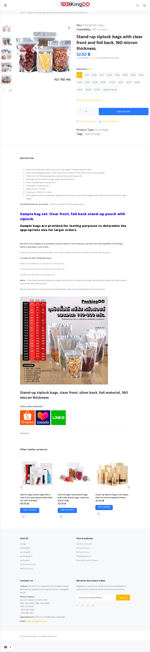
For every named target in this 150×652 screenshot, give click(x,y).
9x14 (87, 74)
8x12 (79, 74)
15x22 (141, 74)
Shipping (93, 57)
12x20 (109, 74)
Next (69, 53)
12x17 (102, 74)
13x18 (117, 74)
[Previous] (21, 487)
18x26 (95, 82)
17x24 (87, 82)
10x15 (94, 74)
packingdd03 (26, 556)
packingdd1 (25, 548)
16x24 (79, 82)
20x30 (112, 82)
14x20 (125, 74)
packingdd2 (25, 552)
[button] (7, 647)
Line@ (23, 543)
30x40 (97, 89)
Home (22, 12)
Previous (18, 53)
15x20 (133, 74)
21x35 (120, 82)
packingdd (25, 560)
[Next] (10, 90)
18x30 (103, 82)
